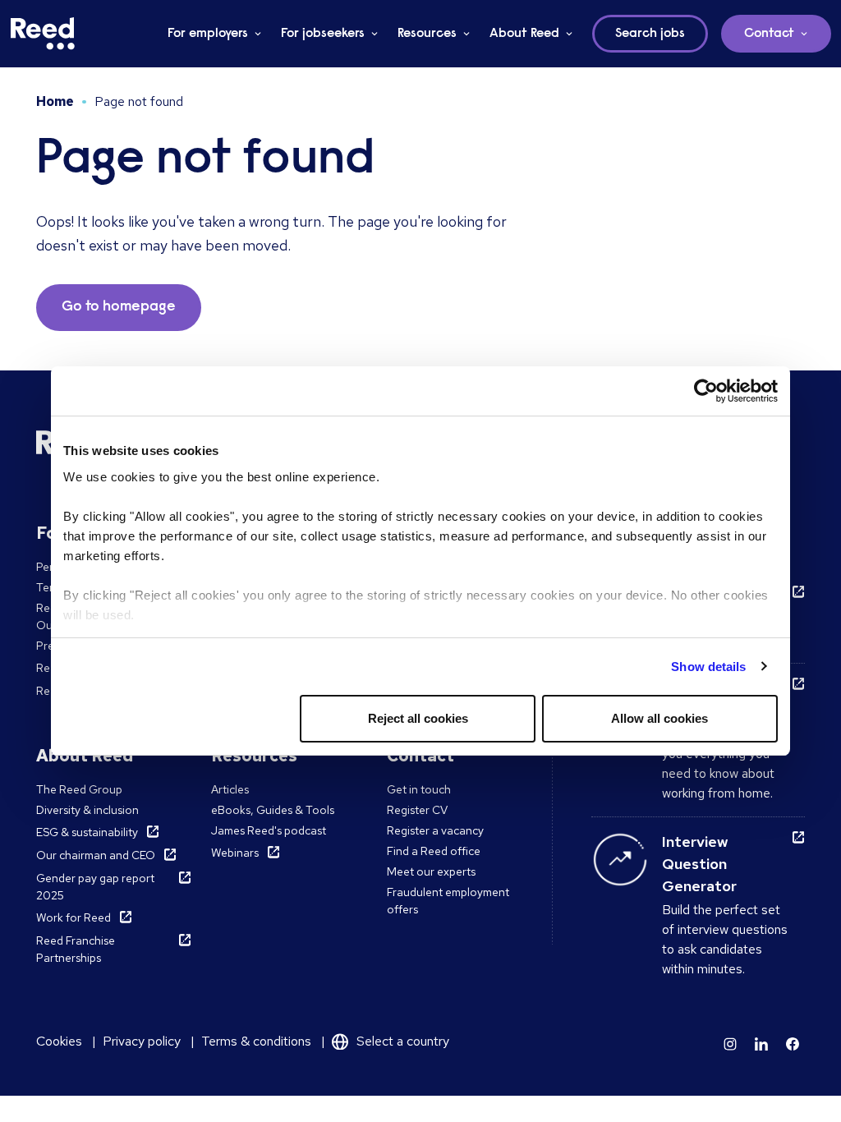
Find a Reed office (433, 851)
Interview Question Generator (699, 863)
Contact (769, 33)
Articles (230, 789)
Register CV (417, 809)
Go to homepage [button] (119, 307)
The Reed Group (79, 789)
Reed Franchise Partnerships (75, 949)
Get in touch (419, 789)
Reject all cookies (418, 718)
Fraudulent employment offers (448, 901)
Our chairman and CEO (95, 855)
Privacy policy (142, 1041)
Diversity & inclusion (87, 809)
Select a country (402, 1041)
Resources (427, 33)
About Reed (524, 33)
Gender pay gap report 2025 (95, 887)
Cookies (59, 1041)
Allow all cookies (659, 718)
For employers (208, 33)
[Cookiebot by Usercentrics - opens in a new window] (706, 391)
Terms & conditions (256, 1041)
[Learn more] (730, 1044)
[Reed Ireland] (43, 33)
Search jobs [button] (650, 33)
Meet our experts (431, 871)
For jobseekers (323, 33)
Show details (708, 667)
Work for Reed (73, 917)
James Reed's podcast (268, 830)
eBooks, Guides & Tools (272, 809)
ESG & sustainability (87, 832)
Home (55, 101)
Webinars (235, 852)
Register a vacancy (435, 830)
